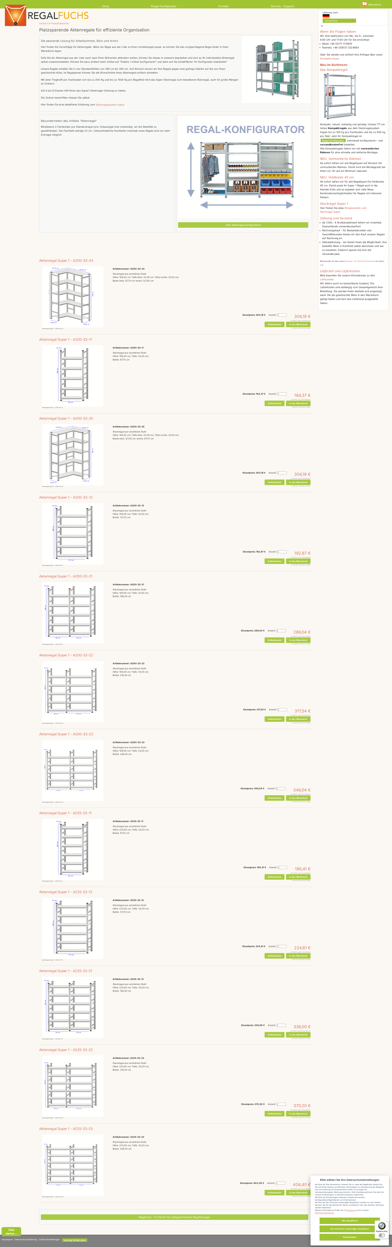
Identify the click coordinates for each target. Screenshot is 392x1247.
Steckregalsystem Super (110, 104)
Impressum (7, 1239)
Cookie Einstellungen (49, 1239)
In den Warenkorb (298, 324)
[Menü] (387, 1222)
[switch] (382, 1235)
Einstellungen (349, 1237)
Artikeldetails (274, 324)
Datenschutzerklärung (25, 1239)
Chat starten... (11, 1231)
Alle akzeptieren (350, 1220)
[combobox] (339, 21)
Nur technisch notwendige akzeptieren (349, 1229)
